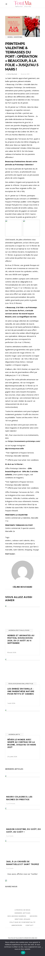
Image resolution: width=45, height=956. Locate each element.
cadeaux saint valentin (21, 540)
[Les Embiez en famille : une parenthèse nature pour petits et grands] (22, 671)
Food (27, 630)
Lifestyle (29, 683)
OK (23, 952)
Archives (34, 916)
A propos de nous (22, 910)
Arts (18, 734)
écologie (13, 683)
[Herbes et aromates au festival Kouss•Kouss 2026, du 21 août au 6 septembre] (22, 618)
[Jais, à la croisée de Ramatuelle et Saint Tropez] (22, 848)
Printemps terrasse (21, 546)
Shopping (18, 37)
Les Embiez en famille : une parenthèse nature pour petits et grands (21, 691)
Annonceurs (17, 925)
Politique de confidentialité (22, 922)
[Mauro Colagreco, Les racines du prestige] (22, 783)
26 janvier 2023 (25, 74)
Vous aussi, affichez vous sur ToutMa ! (22, 874)
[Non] (42, 948)
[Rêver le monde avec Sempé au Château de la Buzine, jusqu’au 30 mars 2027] (22, 722)
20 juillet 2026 (12, 756)
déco (32, 540)
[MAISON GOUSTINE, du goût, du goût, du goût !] (22, 816)
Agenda (12, 630)
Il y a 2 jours (9, 836)
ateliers (8, 540)
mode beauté (18, 543)
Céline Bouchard (12, 74)
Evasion (20, 683)
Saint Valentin (18, 549)
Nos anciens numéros (17, 916)
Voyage (36, 549)
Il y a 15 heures (10, 803)
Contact (29, 925)
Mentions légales (22, 919)
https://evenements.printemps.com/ (24, 441)
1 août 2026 (11, 703)
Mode (10, 37)
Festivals (20, 630)
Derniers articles (22, 913)
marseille (8, 543)
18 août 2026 (11, 652)
